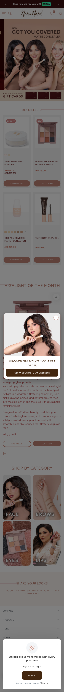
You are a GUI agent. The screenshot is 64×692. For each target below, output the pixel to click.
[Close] (56, 317)
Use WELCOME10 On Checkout (32, 372)
